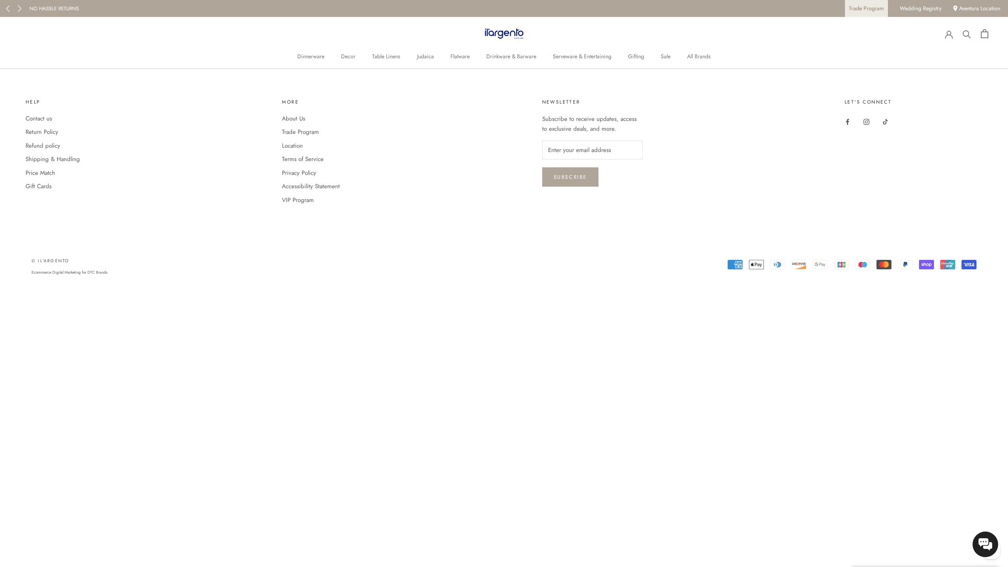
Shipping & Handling (53, 159)
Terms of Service (303, 159)
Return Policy (42, 132)
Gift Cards (39, 186)
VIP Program (298, 200)
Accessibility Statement (311, 186)
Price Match (40, 173)
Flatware (460, 56)
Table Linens (386, 56)
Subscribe (570, 177)
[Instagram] (866, 121)
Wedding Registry (920, 8)
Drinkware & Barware (511, 56)
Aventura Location (979, 8)
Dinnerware (310, 56)
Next (20, 9)
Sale (666, 56)
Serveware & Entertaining (582, 56)
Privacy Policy (299, 173)
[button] (985, 544)
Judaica (425, 56)
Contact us (39, 118)
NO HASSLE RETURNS (54, 8)
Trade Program (866, 8)
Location (292, 145)
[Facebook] (847, 121)
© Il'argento (50, 261)
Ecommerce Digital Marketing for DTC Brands (69, 272)
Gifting (636, 56)
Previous (8, 9)
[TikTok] (885, 121)
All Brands (699, 56)
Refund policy (43, 145)
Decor (348, 56)
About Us (293, 118)
